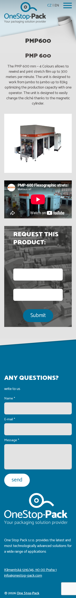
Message (11, 440)
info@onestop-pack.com (23, 575)
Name (18, 264)
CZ (49, 5)
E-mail (18, 285)
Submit (38, 315)
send (17, 480)
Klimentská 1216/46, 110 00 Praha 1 (30, 570)
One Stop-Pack (28, 593)
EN (56, 5)
